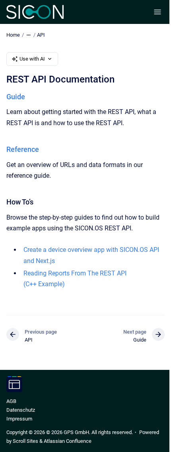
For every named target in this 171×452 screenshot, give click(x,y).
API (41, 35)
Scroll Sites (25, 441)
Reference (22, 149)
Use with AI (32, 59)
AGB (11, 401)
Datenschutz (20, 410)
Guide (15, 96)
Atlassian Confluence (67, 441)
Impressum (19, 419)
